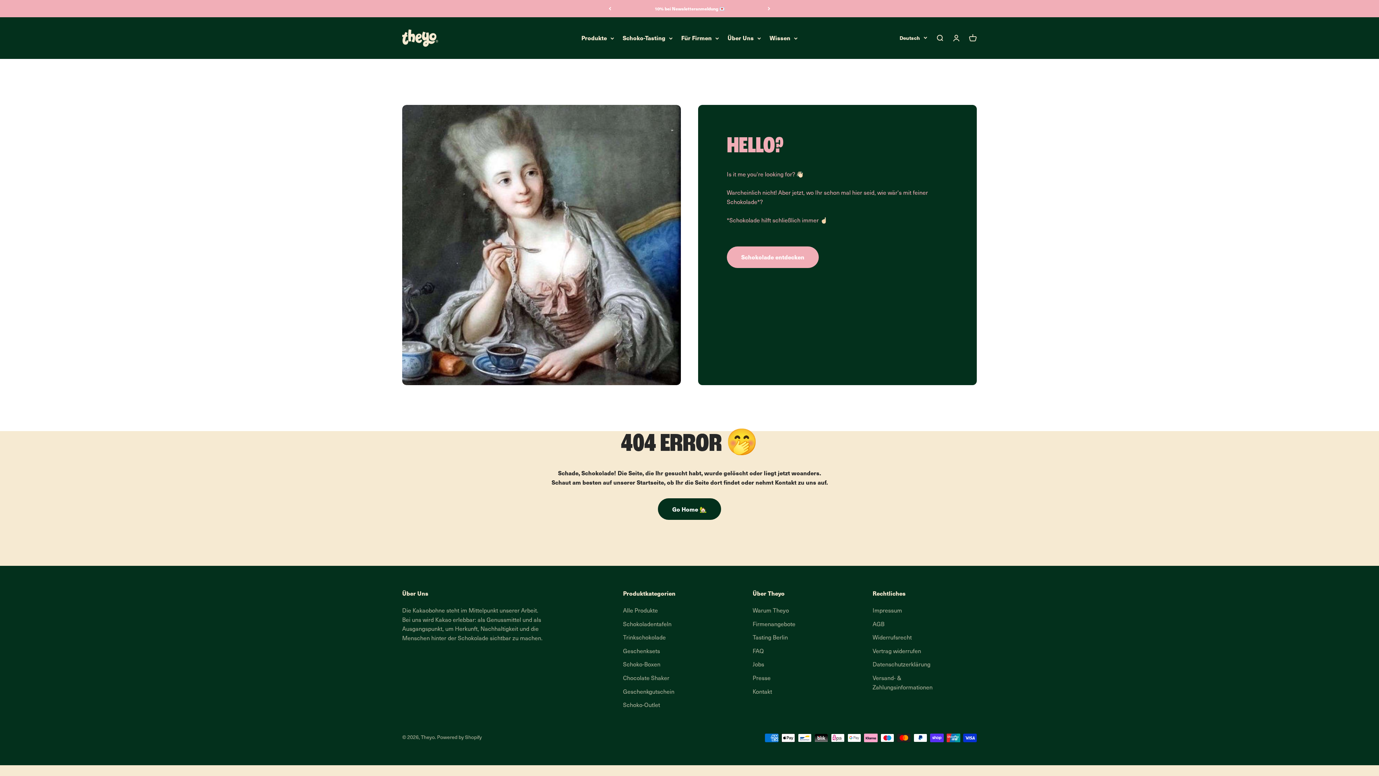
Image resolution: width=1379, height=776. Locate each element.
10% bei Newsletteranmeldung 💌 (690, 8)
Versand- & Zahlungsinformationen (903, 683)
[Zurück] (610, 8)
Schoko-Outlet (641, 705)
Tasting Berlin (770, 638)
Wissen (780, 38)
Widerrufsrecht (892, 638)
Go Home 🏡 (689, 509)
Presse (762, 679)
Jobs (758, 665)
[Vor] (769, 8)
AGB (878, 625)
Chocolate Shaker (646, 679)
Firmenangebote (774, 625)
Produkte (594, 38)
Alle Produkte (640, 611)
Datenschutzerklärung (901, 665)
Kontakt (762, 692)
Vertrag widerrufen (897, 652)
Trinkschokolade (644, 638)
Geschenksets (641, 652)
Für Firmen (696, 38)
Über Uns (741, 38)
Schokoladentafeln (647, 625)
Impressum (887, 611)
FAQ (758, 652)
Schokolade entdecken (772, 257)
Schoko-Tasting (644, 38)
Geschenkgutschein (648, 692)
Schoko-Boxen (641, 665)
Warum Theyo (771, 611)
